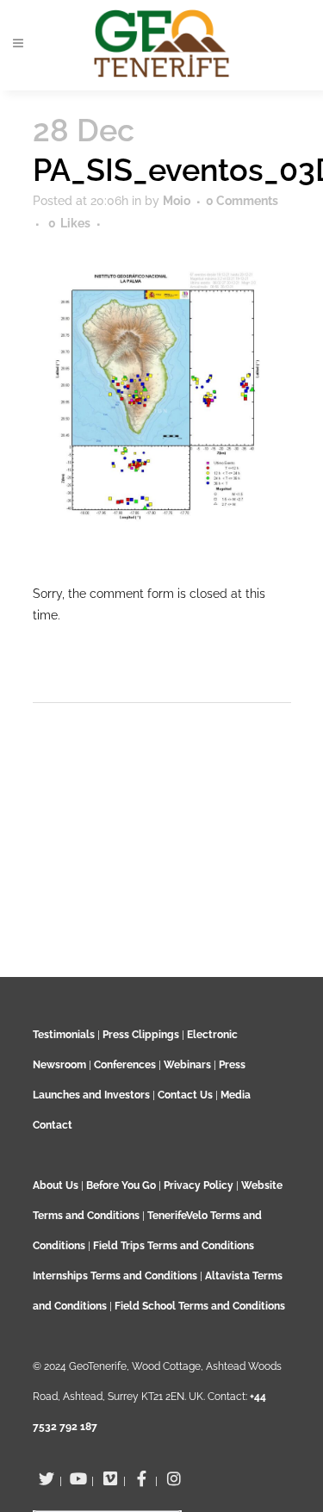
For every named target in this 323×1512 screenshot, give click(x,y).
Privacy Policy (198, 1185)
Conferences (125, 1065)
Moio (176, 201)
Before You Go (120, 1185)
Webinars (187, 1065)
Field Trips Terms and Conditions (173, 1246)
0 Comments (242, 201)
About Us (55, 1185)
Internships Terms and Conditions (116, 1276)
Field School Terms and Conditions (200, 1306)
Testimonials (64, 1035)
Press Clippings (140, 1035)
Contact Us (185, 1095)
